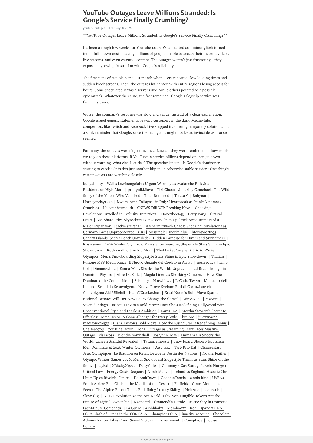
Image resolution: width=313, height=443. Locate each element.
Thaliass (218, 256)
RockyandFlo (118, 250)
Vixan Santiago (95, 304)
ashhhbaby (154, 408)
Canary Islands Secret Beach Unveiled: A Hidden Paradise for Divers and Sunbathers (154, 238)
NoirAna (192, 389)
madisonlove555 (96, 323)
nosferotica (206, 262)
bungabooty (93, 183)
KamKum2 (169, 311)
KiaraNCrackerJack (145, 292)
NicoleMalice (158, 371)
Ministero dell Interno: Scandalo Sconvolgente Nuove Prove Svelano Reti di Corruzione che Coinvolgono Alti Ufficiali (155, 286)
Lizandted (142, 401)
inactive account (195, 414)
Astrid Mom (142, 250)
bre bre (188, 317)
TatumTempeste (156, 341)
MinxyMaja (192, 298)
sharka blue (178, 232)
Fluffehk (181, 383)
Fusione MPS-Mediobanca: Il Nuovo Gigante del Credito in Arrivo (138, 262)
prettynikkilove (140, 189)
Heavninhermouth (118, 207)
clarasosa (106, 335)
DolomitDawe (145, 377)
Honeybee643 (172, 214)
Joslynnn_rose (165, 335)
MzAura (212, 298)
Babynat (199, 195)
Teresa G (181, 195)
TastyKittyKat (185, 347)
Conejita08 (193, 420)
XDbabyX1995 (123, 365)
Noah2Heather (214, 353)
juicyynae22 (208, 317)
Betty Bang (197, 214)
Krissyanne (92, 244)
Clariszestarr (210, 347)
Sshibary (142, 280)
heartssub (211, 389)
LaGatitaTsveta (187, 280)
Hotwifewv (162, 280)
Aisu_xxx (162, 347)
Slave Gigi (91, 396)
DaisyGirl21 (148, 365)
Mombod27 (176, 408)
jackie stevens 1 (129, 226)
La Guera (133, 408)
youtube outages (94, 28)
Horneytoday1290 (98, 201)
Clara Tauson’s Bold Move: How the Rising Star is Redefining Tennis (170, 323)
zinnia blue (199, 377)
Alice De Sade (128, 274)
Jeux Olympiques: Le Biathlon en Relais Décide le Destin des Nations (140, 353)
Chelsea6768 (93, 329)
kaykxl (103, 365)
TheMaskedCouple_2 (173, 250)
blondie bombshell (133, 335)
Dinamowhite (104, 268)
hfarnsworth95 (204, 232)
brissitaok (157, 232)
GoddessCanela (173, 377)
